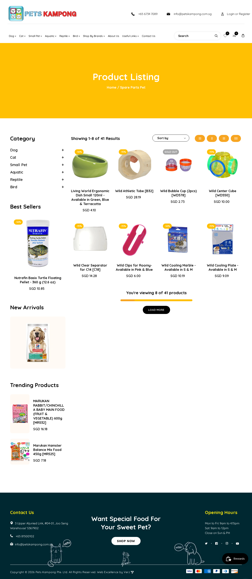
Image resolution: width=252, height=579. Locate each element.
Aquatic (16, 172)
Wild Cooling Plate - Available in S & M (222, 267)
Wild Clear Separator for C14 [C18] (90, 267)
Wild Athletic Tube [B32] (134, 191)
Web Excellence (107, 572)
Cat (13, 157)
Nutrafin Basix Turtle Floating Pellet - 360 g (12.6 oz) (37, 280)
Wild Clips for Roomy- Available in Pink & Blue (134, 267)
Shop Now (126, 541)
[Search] (216, 36)
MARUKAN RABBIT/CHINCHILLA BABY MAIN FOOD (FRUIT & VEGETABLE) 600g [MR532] (49, 412)
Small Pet (18, 164)
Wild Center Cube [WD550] (222, 193)
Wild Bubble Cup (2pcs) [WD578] (178, 193)
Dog (14, 150)
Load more (156, 310)
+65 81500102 (24, 536)
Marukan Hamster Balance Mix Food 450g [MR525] (47, 449)
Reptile (16, 179)
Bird (13, 187)
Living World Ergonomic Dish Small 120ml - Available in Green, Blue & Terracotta (90, 197)
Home (111, 87)
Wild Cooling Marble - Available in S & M (178, 267)
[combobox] (198, 36)
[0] (225, 36)
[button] (243, 35)
